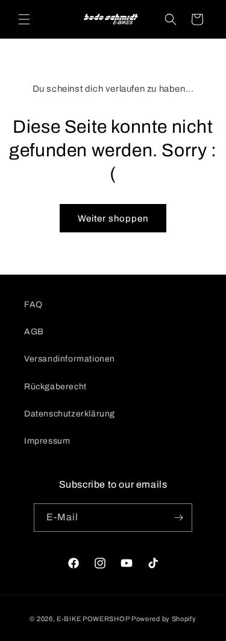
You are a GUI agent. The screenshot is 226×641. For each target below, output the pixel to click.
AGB (34, 331)
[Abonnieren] (178, 517)
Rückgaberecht (55, 386)
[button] (24, 19)
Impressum (47, 440)
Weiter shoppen (113, 218)
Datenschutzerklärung (69, 413)
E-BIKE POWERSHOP (93, 618)
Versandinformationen (69, 358)
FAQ (33, 304)
